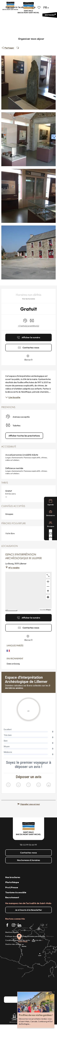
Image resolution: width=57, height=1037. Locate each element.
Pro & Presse (11, 887)
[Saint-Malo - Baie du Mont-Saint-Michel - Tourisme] (28, 7)
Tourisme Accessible (15, 892)
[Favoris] (39, 7)
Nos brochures (12, 877)
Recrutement (12, 897)
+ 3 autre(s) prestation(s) (28, 326)
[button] (33, 7)
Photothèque (12, 882)
